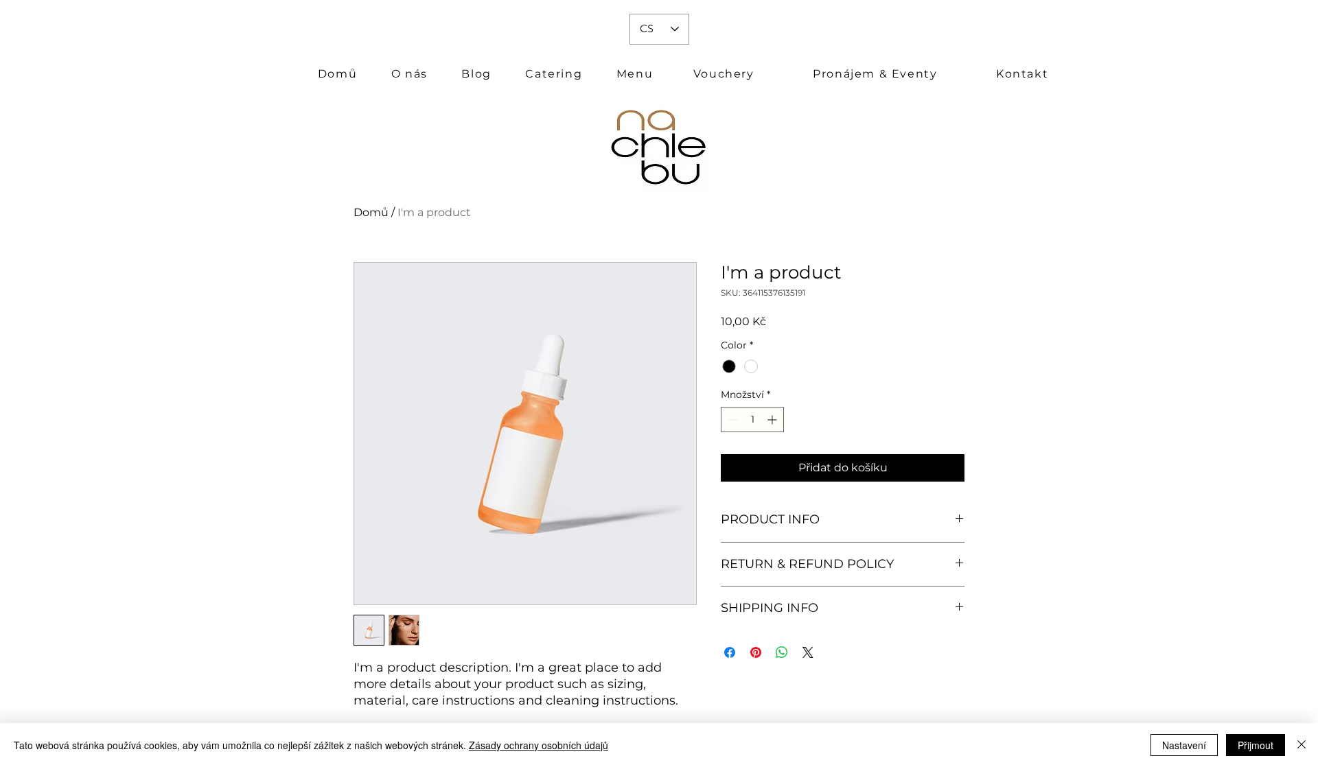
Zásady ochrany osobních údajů (538, 745)
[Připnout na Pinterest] (756, 652)
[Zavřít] (1301, 745)
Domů (371, 212)
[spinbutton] (752, 420)
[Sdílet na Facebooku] (729, 652)
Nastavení (1184, 745)
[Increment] (773, 420)
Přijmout (1255, 745)
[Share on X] (808, 652)
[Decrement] (731, 420)
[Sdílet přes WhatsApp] (782, 652)
